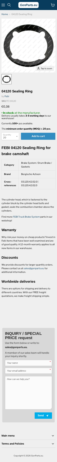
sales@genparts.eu (34, 268)
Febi (7, 96)
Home (5, 14)
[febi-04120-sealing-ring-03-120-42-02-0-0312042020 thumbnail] (6, 79)
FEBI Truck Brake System (26, 216)
